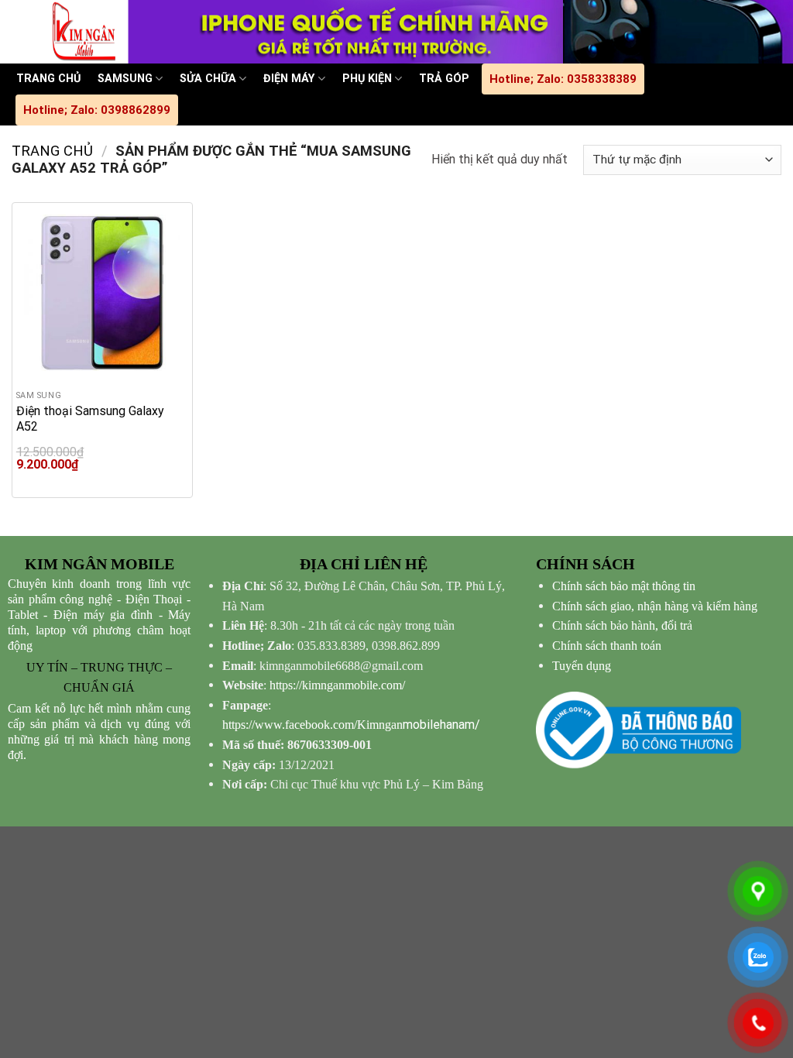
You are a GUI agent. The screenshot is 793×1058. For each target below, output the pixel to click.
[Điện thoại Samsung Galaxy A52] (102, 293)
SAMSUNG (125, 78)
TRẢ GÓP (444, 78)
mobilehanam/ (351, 724)
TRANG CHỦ (48, 78)
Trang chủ (52, 151)
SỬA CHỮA (208, 78)
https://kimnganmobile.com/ (337, 685)
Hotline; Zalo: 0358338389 (563, 79)
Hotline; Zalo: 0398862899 (96, 110)
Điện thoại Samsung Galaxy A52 (90, 419)
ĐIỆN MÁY (288, 78)
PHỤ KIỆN (367, 78)
